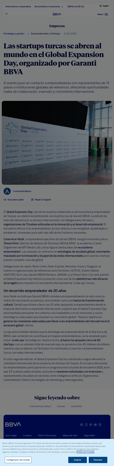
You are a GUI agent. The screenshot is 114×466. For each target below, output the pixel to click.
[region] (57, 452)
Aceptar (77, 460)
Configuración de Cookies (18, 460)
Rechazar (98, 460)
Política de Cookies (85, 452)
